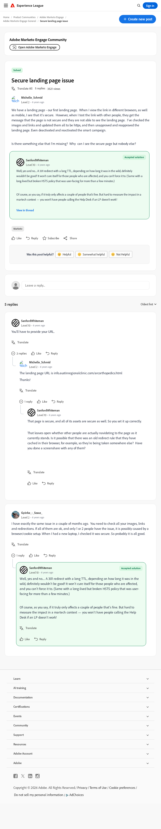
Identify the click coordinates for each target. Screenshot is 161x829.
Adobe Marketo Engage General (19, 20)
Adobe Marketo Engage (52, 17)
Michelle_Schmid (32, 97)
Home (6, 17)
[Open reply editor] (80, 285)
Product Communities (24, 17)
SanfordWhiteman (37, 160)
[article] (79, 338)
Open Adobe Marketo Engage (37, 47)
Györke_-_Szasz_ (31, 512)
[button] (137, 19)
